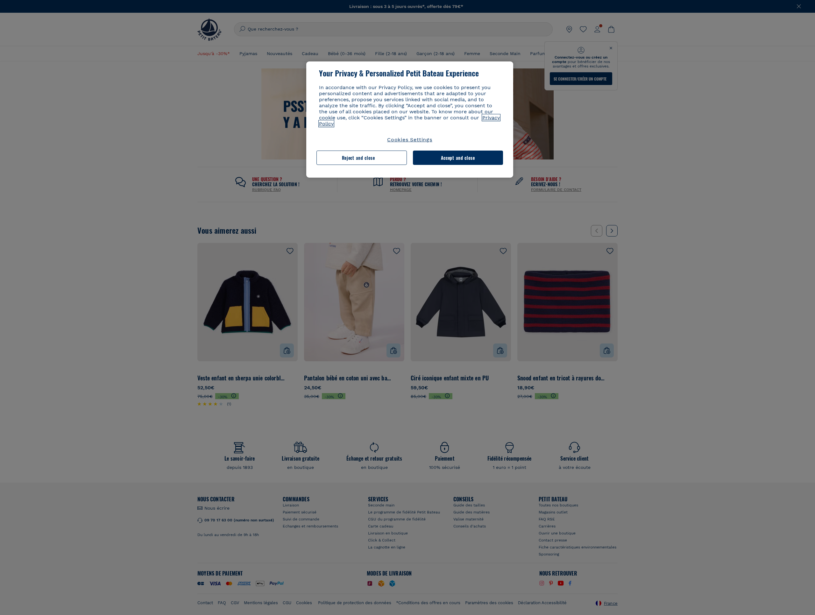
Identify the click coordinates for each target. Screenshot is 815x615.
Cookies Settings (409, 140)
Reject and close (358, 157)
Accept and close (458, 157)
